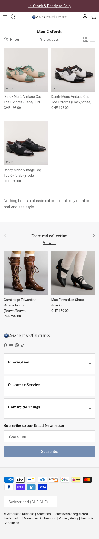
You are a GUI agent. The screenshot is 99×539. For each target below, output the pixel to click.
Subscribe (49, 451)
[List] (92, 39)
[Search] (15, 17)
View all (49, 242)
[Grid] (86, 39)
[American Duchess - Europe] (49, 16)
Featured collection (49, 235)
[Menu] (5, 17)
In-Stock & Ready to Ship (49, 5)
